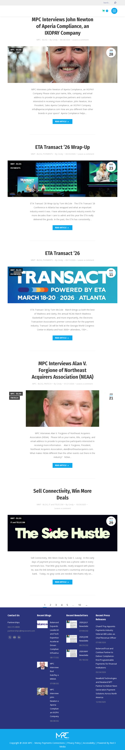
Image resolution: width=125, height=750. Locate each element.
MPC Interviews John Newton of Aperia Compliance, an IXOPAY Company (62, 26)
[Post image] (42, 624)
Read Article (60, 121)
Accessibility (89, 742)
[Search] (115, 3)
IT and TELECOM (56, 504)
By (54, 39)
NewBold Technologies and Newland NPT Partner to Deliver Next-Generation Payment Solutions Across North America (106, 688)
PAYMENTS (48, 154)
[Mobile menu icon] (114, 11)
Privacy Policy (74, 742)
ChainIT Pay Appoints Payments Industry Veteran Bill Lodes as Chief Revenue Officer (106, 632)
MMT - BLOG (36, 154)
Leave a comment (80, 39)
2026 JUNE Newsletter (84, 638)
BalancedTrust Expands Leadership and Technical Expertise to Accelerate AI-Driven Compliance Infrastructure (56, 637)
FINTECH (48, 383)
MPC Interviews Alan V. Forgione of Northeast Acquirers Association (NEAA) (62, 370)
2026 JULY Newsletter (84, 624)
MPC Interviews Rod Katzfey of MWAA (55, 671)
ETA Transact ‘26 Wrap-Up (62, 147)
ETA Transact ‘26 (62, 253)
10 (79, 605)
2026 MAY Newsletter (84, 653)
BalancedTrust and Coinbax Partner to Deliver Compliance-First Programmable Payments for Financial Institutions (106, 658)
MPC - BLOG (42, 39)
